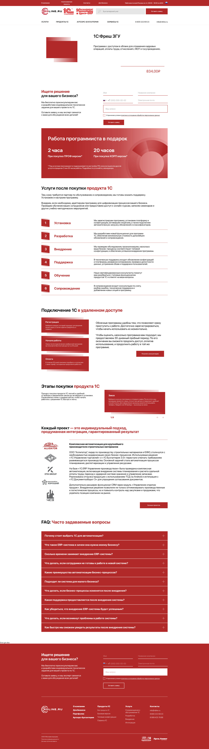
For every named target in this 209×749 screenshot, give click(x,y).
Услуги (128, 706)
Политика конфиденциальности (50, 739)
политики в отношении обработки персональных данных (140, 115)
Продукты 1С (103, 706)
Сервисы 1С (102, 720)
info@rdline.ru (155, 710)
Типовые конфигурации (106, 717)
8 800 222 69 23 (156, 714)
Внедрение (129, 719)
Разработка (130, 716)
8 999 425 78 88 (156, 717)
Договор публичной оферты (49, 741)
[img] (50, 471)
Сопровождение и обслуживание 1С (132, 711)
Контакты (154, 706)
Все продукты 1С (103, 710)
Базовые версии (103, 713)
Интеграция (130, 723)
